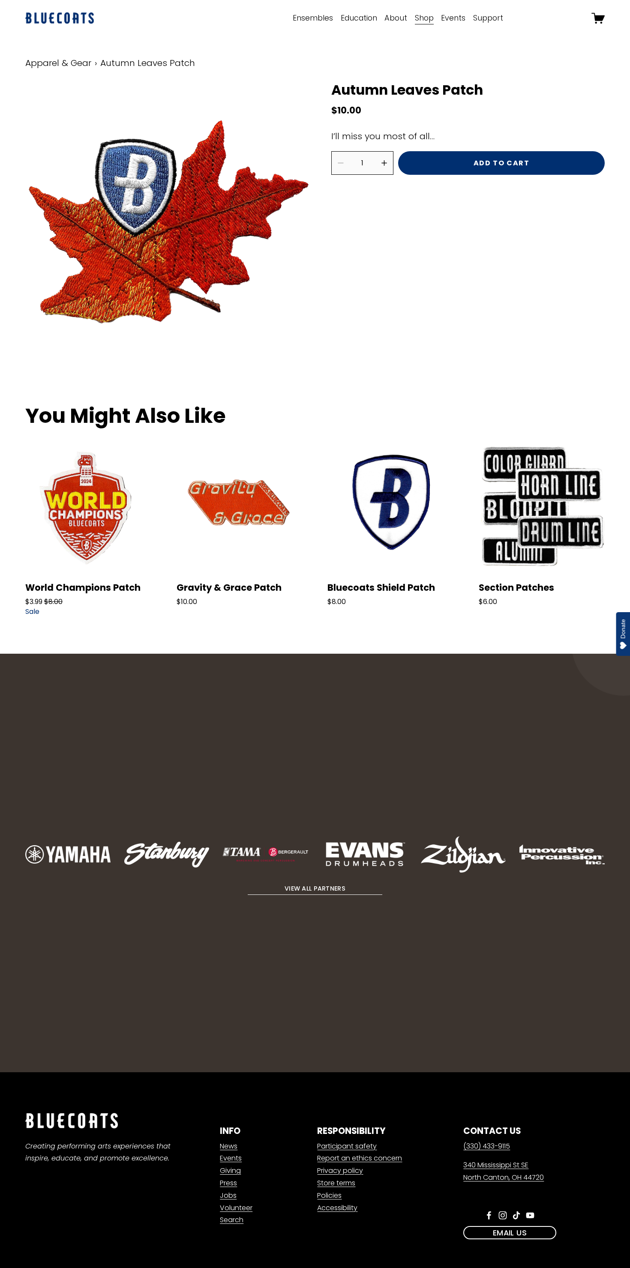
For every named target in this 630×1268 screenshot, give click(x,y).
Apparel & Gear (58, 63)
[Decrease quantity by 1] (340, 163)
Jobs (228, 1195)
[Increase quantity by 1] (384, 163)
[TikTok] (516, 1215)
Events (231, 1158)
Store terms (336, 1183)
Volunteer (236, 1208)
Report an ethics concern (359, 1158)
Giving (230, 1170)
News (228, 1146)
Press (228, 1183)
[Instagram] (502, 1215)
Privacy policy (340, 1170)
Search (231, 1220)
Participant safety (347, 1146)
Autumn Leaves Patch (147, 63)
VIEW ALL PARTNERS (315, 888)
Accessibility (337, 1208)
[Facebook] (489, 1215)
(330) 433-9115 (486, 1146)
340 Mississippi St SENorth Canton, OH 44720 (503, 1171)
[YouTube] (530, 1215)
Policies (329, 1195)
